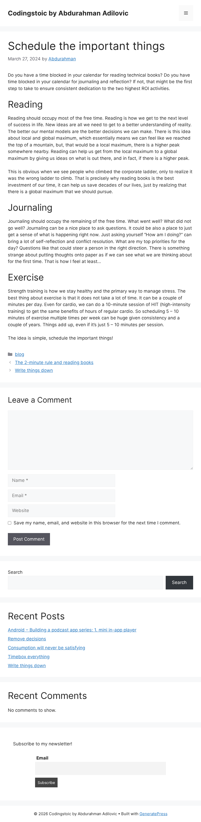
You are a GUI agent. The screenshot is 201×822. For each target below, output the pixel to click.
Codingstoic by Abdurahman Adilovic (68, 13)
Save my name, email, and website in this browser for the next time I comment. (97, 522)
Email (42, 758)
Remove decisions (27, 638)
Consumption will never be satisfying (46, 647)
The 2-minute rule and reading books (54, 362)
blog (19, 354)
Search (15, 572)
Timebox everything (28, 656)
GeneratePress (153, 813)
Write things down (34, 370)
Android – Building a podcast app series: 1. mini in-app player (72, 630)
